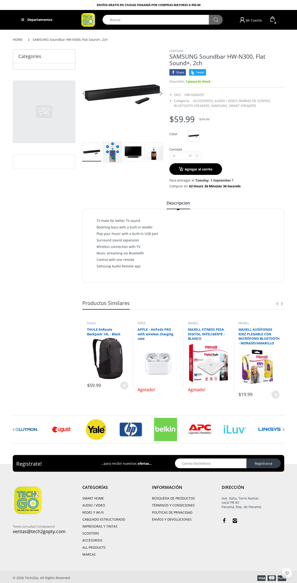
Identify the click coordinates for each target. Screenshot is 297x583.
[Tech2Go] (88, 19)
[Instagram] (234, 520)
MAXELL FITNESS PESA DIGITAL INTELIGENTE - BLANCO (206, 334)
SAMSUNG (176, 51)
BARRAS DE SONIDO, (255, 101)
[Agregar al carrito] (124, 385)
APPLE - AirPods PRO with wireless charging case (155, 334)
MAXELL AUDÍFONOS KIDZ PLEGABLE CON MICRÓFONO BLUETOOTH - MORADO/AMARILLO (259, 336)
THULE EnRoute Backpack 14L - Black (103, 331)
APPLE (142, 323)
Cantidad (175, 149)
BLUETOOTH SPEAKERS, (192, 105)
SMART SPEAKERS (242, 105)
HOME (18, 39)
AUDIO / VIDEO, (226, 101)
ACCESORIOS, (203, 101)
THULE (91, 323)
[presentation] (277, 303)
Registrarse (263, 463)
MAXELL (193, 323)
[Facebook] (224, 520)
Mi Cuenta (253, 20)
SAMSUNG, (219, 105)
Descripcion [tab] (178, 203)
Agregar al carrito (199, 169)
